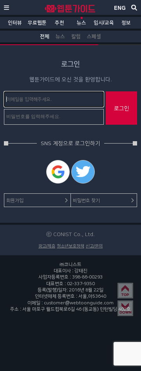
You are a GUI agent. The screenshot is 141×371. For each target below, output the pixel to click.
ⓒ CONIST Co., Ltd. (70, 234)
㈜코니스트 (70, 264)
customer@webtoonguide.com (79, 303)
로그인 (121, 108)
